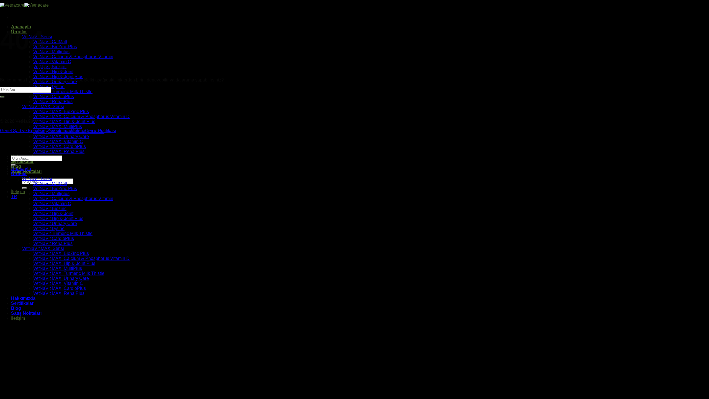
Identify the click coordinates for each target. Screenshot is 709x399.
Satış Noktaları (26, 313)
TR (14, 196)
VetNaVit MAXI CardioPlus (59, 146)
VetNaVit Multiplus (51, 51)
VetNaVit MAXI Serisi (43, 106)
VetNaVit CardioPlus (53, 96)
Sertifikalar (22, 161)
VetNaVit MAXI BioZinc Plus (61, 111)
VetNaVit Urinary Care (55, 223)
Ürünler (19, 173)
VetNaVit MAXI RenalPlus (58, 151)
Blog (16, 308)
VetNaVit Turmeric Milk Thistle (63, 91)
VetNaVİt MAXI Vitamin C (58, 141)
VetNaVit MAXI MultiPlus (57, 126)
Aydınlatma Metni (66, 130)
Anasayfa (21, 168)
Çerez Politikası (100, 130)
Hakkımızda (23, 298)
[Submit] (24, 188)
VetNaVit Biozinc (49, 208)
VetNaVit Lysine (49, 86)
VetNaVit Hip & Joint (53, 71)
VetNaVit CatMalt (50, 41)
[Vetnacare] (24, 5)
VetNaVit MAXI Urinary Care (61, 136)
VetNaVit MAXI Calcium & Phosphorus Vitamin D (81, 116)
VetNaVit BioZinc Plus (55, 46)
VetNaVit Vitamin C (52, 203)
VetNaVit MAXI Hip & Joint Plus (64, 121)
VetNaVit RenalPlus (53, 101)
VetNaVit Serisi (37, 178)
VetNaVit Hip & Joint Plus (58, 76)
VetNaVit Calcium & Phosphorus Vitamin (73, 56)
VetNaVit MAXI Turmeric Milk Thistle (68, 273)
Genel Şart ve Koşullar (22, 130)
